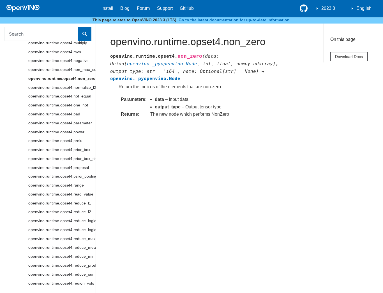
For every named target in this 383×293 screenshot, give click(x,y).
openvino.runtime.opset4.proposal (58, 167)
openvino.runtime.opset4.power (56, 132)
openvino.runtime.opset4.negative (58, 60)
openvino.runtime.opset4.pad (54, 114)
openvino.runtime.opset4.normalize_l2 (62, 87)
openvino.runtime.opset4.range (56, 185)
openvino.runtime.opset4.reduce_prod (62, 265)
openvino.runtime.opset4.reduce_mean (62, 247)
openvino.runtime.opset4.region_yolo (61, 283)
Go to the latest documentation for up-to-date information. (235, 20)
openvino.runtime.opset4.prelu (55, 140)
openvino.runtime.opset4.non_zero (62, 78)
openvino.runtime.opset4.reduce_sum (62, 274)
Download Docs (349, 56)
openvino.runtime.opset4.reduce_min (61, 256)
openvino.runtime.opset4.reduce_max (62, 238)
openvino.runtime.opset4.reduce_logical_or (62, 229)
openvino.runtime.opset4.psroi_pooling (62, 176)
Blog (125, 8)
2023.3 (328, 8)
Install (107, 8)
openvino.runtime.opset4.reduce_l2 (59, 212)
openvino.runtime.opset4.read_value (60, 194)
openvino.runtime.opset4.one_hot (58, 105)
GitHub (187, 8)
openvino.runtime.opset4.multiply (57, 43)
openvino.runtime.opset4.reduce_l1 (59, 203)
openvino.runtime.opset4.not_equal (59, 96)
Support (165, 8)
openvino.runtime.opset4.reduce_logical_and (62, 220)
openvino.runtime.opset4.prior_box (59, 149)
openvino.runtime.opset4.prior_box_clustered (62, 158)
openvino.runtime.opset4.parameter (60, 123)
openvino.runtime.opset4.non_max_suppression (62, 69)
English (364, 8)
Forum (143, 8)
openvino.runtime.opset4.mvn (54, 52)
